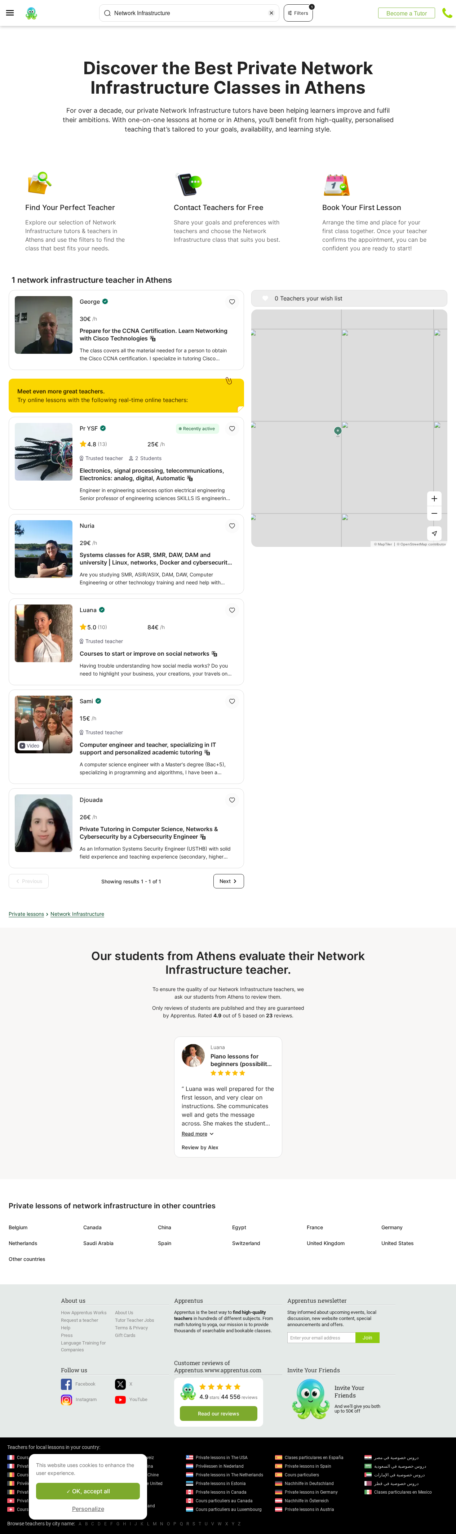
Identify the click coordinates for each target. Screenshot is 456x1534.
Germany (392, 1227)
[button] (30, 745)
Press (67, 1335)
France (315, 1227)
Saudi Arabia (98, 1243)
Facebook (85, 1384)
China (164, 1227)
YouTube (138, 1399)
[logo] (31, 13)
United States (397, 1243)
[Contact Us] (447, 13)
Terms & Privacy (131, 1327)
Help (65, 1327)
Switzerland (246, 1243)
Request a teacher (79, 1320)
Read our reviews (218, 1413)
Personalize (88, 1508)
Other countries (27, 1259)
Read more (194, 1134)
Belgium (18, 1227)
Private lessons (26, 914)
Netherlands (23, 1243)
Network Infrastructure (77, 914)
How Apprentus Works (84, 1312)
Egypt (239, 1227)
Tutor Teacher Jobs (134, 1320)
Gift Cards (125, 1335)
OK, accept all (90, 1491)
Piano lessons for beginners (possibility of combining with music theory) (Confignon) (240, 1060)
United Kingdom (326, 1243)
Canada (92, 1227)
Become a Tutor (406, 13)
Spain (164, 1243)
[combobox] (189, 13)
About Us (124, 1312)
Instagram (86, 1399)
